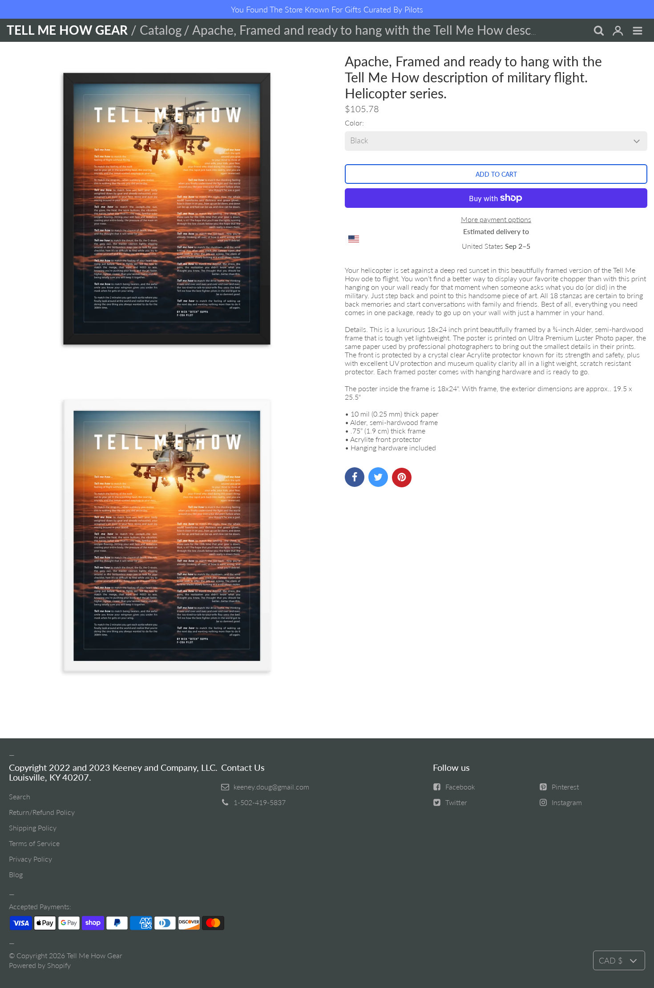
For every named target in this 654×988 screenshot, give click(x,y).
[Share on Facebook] (354, 477)
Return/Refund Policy (42, 812)
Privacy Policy (30, 858)
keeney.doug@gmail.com (271, 786)
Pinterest (565, 786)
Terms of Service (34, 843)
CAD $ (610, 960)
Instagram (567, 802)
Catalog (161, 29)
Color (353, 122)
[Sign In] (618, 31)
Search (19, 796)
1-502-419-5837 (260, 802)
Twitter (456, 802)
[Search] (598, 31)
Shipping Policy (33, 827)
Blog (16, 874)
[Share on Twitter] (378, 477)
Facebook (460, 786)
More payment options (496, 219)
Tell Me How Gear (94, 955)
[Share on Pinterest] (402, 477)
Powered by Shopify (40, 965)
